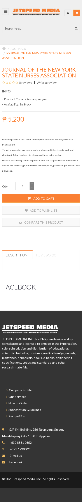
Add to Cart (43, 198)
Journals (18, 48)
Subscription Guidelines (24, 410)
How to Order (17, 403)
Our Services (16, 396)
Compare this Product (43, 222)
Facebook (16, 462)
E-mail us (16, 455)
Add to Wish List (43, 210)
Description (16, 255)
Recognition (16, 416)
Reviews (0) (46, 255)
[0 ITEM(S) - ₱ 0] (76, 13)
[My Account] (68, 13)
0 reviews (25, 82)
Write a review (46, 82)
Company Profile (19, 390)
